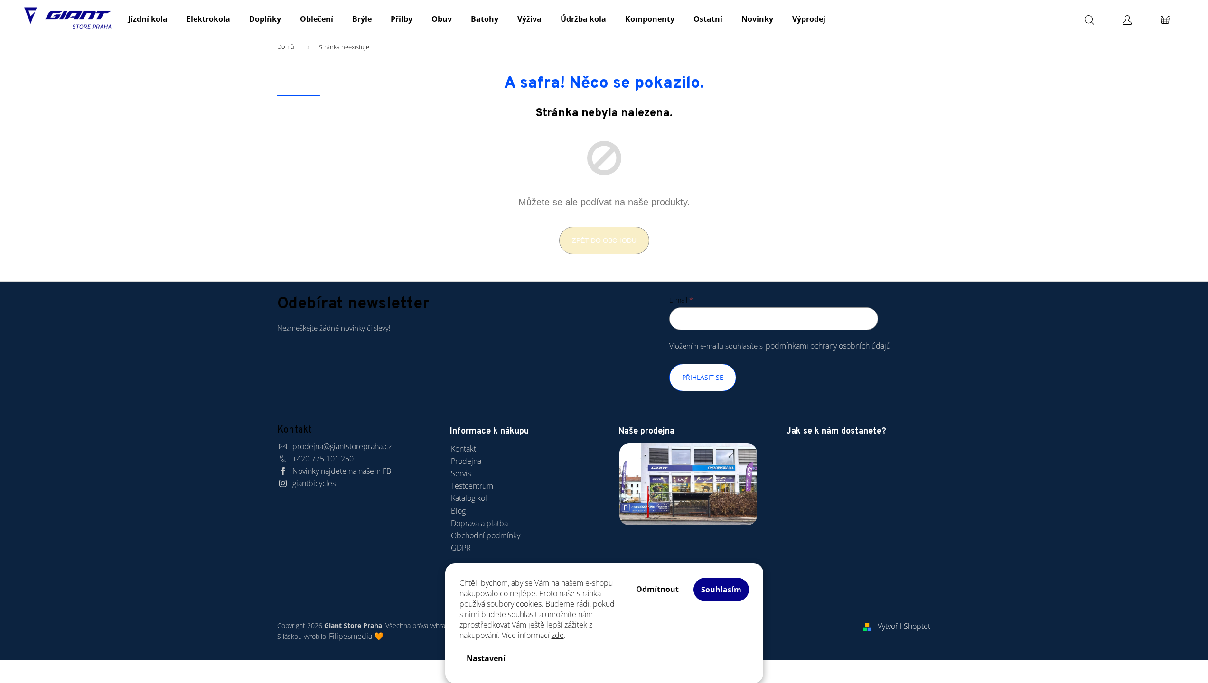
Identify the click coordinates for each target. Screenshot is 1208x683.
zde (558, 635)
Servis (461, 473)
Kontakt (463, 448)
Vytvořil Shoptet (904, 626)
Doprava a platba (479, 523)
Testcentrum (472, 485)
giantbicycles (314, 483)
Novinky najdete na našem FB (341, 471)
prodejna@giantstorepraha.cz (342, 446)
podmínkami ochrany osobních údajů (828, 346)
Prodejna (466, 461)
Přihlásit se (702, 377)
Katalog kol (469, 498)
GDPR (461, 548)
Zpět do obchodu (604, 240)
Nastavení (486, 658)
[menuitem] (148, 19)
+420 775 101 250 (323, 458)
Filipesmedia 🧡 (356, 636)
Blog (458, 511)
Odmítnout (657, 589)
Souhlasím (721, 589)
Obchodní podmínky (485, 535)
